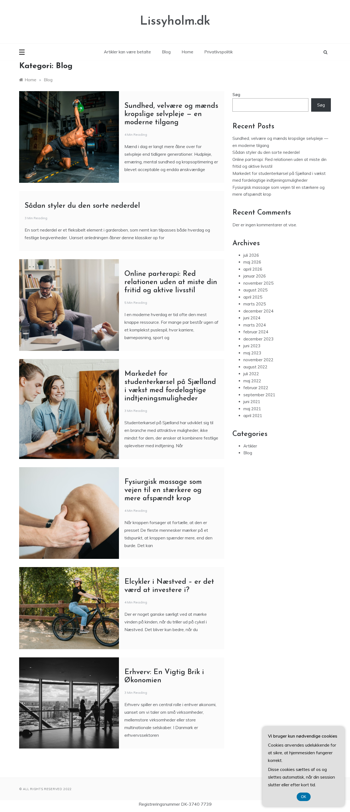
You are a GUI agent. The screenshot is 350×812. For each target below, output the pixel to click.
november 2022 (258, 359)
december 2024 (258, 311)
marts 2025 (254, 304)
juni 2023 (251, 345)
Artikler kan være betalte (127, 51)
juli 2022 (251, 373)
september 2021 (259, 394)
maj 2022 (252, 380)
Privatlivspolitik (218, 51)
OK (303, 797)
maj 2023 (252, 353)
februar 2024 (255, 331)
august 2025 (255, 290)
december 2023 (258, 339)
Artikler (250, 446)
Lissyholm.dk (175, 21)
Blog (166, 51)
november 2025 (258, 283)
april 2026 (252, 269)
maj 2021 (252, 408)
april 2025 (252, 297)
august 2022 (255, 366)
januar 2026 (254, 276)
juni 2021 (251, 401)
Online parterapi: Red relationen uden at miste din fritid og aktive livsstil (170, 282)
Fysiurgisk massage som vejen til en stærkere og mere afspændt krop (163, 490)
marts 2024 (254, 325)
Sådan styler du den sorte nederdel (82, 206)
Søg (236, 94)
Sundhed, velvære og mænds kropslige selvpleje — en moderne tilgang (171, 114)
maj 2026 (252, 262)
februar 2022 (255, 387)
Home (187, 51)
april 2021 (252, 415)
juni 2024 (251, 317)
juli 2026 (251, 255)
